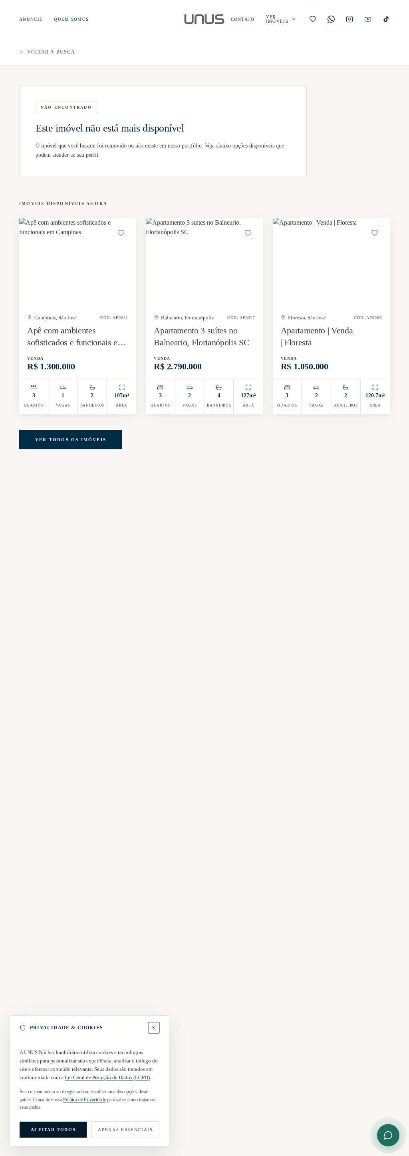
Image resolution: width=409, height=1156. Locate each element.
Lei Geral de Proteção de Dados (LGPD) (107, 1077)
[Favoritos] (312, 19)
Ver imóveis (277, 19)
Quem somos (71, 19)
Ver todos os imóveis (70, 439)
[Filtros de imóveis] (293, 19)
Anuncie (31, 19)
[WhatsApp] (331, 19)
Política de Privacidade (84, 1099)
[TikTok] (386, 19)
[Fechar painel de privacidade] (153, 1027)
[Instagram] (349, 19)
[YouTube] (367, 19)
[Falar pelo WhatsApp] (388, 1135)
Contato (243, 19)
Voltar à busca (51, 52)
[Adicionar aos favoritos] (121, 233)
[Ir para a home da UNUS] (204, 19)
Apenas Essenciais (125, 1129)
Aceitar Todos (53, 1129)
